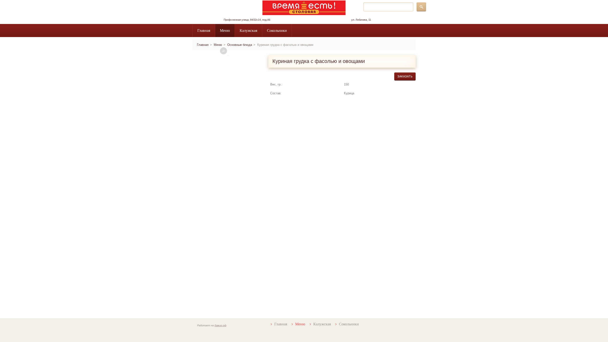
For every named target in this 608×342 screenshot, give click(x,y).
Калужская (248, 30)
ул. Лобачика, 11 (361, 19)
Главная (203, 30)
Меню (225, 30)
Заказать (405, 76)
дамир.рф (220, 325)
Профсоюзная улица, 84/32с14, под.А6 (247, 19)
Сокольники (277, 30)
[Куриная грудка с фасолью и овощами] (223, 50)
